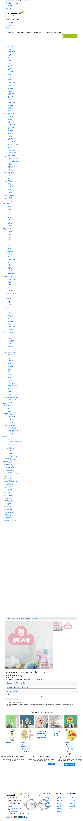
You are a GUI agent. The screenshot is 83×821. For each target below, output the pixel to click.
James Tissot (8, 506)
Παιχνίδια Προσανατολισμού (14, 163)
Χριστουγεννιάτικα (12, 399)
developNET (36, 813)
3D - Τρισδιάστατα (12, 66)
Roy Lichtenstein (9, 484)
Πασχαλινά (10, 424)
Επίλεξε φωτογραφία (10, 518)
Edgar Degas (8, 498)
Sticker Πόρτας (11, 116)
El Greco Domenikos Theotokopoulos (13, 473)
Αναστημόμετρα (11, 51)
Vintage (9, 90)
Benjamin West (8, 495)
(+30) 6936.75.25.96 (13, 808)
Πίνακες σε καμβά (9, 251)
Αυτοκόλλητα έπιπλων (10, 138)
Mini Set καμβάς (9, 298)
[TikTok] (41, 569)
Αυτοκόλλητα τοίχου (9, 46)
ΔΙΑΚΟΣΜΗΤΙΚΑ (6, 436)
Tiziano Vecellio (9, 500)
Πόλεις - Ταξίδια (11, 82)
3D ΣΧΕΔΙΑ (49, 32)
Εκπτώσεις (10, 427)
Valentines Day (11, 421)
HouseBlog (47, 798)
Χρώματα (10, 177)
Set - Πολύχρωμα (12, 141)
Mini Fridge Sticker (12, 96)
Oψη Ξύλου (10, 146)
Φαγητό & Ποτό (11, 326)
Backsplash (10, 186)
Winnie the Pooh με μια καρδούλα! (41, 735)
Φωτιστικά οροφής (9, 393)
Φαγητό (9, 107)
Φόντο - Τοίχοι (11, 83)
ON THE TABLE (9, 452)
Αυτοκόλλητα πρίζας (9, 195)
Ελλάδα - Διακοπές (12, 316)
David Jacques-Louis (10, 511)
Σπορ (9, 59)
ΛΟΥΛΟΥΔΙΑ (11, 445)
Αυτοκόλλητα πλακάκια (10, 181)
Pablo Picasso (8, 478)
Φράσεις (10, 55)
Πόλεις (9, 60)
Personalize (10, 402)
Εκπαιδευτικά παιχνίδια (13, 158)
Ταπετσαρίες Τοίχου (9, 205)
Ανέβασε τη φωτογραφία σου (11, 520)
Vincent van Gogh (9, 466)
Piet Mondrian (8, 489)
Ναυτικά (9, 54)
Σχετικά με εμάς (48, 795)
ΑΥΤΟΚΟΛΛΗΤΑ (10, 32)
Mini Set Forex (8, 302)
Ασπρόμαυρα (11, 340)
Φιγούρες (10, 65)
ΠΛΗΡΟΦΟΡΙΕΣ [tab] (12, 42)
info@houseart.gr (13, 811)
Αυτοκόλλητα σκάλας (10, 172)
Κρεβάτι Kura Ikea (12, 150)
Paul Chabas (8, 507)
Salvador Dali (8, 469)
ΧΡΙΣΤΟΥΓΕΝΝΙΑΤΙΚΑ (13, 459)
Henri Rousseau (9, 504)
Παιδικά (9, 48)
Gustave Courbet (9, 503)
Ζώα (9, 57)
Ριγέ (9, 349)
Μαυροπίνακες (11, 69)
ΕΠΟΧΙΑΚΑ (8, 458)
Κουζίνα (9, 410)
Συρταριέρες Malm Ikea (13, 149)
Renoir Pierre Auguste (10, 476)
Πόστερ (7, 233)
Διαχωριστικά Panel (9, 332)
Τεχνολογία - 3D (11, 220)
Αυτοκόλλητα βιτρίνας (10, 414)
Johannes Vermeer (9, 512)
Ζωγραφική (10, 88)
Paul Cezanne (8, 472)
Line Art (9, 74)
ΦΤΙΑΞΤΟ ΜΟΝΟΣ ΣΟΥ (70, 36)
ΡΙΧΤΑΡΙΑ (10, 450)
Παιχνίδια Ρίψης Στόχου (13, 161)
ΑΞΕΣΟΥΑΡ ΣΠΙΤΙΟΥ (39, 32)
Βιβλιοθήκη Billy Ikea (12, 153)
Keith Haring (8, 490)
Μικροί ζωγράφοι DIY (13, 273)
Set (8, 400)
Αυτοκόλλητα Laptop (10, 198)
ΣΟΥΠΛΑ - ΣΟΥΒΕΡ (12, 455)
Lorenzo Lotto (8, 515)
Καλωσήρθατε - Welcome (13, 170)
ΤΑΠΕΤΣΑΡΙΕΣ (20, 32)
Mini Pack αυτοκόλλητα (10, 191)
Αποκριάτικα (10, 422)
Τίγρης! (56, 733)
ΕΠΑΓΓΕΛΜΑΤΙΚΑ (58, 32)
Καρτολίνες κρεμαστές (10, 425)
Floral (9, 337)
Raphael (7, 475)
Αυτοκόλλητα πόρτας (10, 113)
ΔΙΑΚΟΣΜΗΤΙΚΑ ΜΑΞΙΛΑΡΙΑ (14, 441)
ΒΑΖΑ (9, 442)
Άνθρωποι (10, 268)
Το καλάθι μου (73, 805)
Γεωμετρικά (10, 341)
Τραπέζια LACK (11, 155)
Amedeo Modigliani (9, 497)
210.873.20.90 (9, 21)
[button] (16, 683)
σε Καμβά (10, 231)
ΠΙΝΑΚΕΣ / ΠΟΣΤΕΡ (7, 228)
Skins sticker (11, 201)
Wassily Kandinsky (9, 483)
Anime (9, 49)
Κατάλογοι (47, 800)
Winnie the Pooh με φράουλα (70, 749)
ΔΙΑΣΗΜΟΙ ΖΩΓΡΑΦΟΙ (28, 36)
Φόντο (9, 323)
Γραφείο (9, 408)
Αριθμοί (9, 175)
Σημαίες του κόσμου (12, 385)
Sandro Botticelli (9, 509)
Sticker (9, 200)
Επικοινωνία (48, 802)
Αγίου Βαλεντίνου (12, 434)
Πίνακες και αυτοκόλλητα (11, 293)
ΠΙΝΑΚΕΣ (29, 32)
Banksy (9, 62)
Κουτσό (9, 164)
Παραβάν (7, 307)
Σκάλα (9, 189)
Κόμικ (9, 104)
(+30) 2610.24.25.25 (14, 805)
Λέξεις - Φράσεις (9, 405)
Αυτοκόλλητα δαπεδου (10, 156)
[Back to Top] (0, 820)
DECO (9, 439)
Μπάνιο (9, 411)
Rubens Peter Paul (9, 470)
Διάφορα (10, 68)
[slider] (7, 688)
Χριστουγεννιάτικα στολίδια (11, 397)
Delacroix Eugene (9, 501)
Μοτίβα (9, 110)
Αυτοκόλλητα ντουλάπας (10, 73)
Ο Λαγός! (12, 747)
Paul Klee (7, 492)
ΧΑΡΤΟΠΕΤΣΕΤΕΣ (12, 456)
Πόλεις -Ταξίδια (11, 360)
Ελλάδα (9, 79)
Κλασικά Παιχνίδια (12, 160)
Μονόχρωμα (10, 76)
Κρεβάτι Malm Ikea (12, 152)
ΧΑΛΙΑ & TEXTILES (9, 448)
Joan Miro (7, 494)
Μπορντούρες (8, 226)
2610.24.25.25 (16, 21)
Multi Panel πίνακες (9, 276)
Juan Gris (7, 514)
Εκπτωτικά (10, 417)
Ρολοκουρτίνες (8, 369)
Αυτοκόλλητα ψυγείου (10, 93)
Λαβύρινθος (10, 167)
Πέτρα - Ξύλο (11, 346)
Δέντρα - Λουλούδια (12, 52)
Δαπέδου (10, 184)
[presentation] (5, 735)
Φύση (9, 87)
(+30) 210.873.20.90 (14, 801)
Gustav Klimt (8, 462)
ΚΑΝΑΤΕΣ (10, 453)
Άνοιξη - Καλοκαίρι (12, 416)
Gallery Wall (8, 229)
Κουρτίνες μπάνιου (9, 386)
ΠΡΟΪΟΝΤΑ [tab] (3, 42)
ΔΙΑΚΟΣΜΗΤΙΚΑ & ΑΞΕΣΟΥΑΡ (13, 36)
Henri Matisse (8, 486)
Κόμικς (9, 63)
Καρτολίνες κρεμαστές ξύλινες (14, 430)
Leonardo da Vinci (9, 467)
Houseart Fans (48, 797)
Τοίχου (9, 183)
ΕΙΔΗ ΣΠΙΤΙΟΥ (8, 438)
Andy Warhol (8, 487)
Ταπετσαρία (10, 187)
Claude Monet (8, 464)
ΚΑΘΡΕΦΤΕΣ (11, 444)
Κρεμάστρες (10, 71)
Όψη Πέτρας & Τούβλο (13, 144)
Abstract (10, 335)
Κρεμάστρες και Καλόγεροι (11, 352)
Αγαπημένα (72, 806)
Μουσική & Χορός (12, 166)
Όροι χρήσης (60, 805)
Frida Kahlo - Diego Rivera (11, 481)
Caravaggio (8, 480)
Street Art (10, 270)
